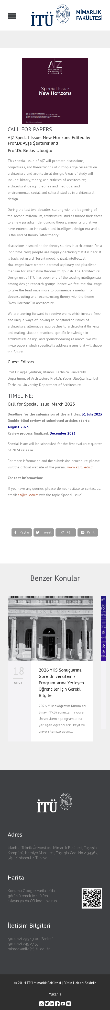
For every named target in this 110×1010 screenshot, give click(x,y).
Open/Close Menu (4, 15)
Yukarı (54, 994)
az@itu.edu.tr (28, 495)
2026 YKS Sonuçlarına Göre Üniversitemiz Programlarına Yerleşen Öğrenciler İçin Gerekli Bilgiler (61, 682)
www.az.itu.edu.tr (80, 467)
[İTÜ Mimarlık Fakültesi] (51, 15)
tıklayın (13, 901)
